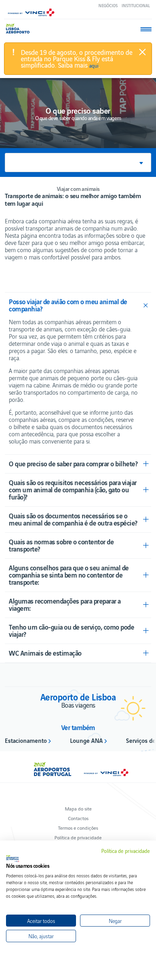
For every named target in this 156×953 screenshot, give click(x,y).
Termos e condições (78, 827)
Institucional (136, 5)
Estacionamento (26, 740)
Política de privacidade (78, 837)
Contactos (78, 818)
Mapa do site (78, 808)
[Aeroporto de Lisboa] (20, 29)
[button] (78, 162)
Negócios (108, 5)
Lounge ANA (86, 740)
